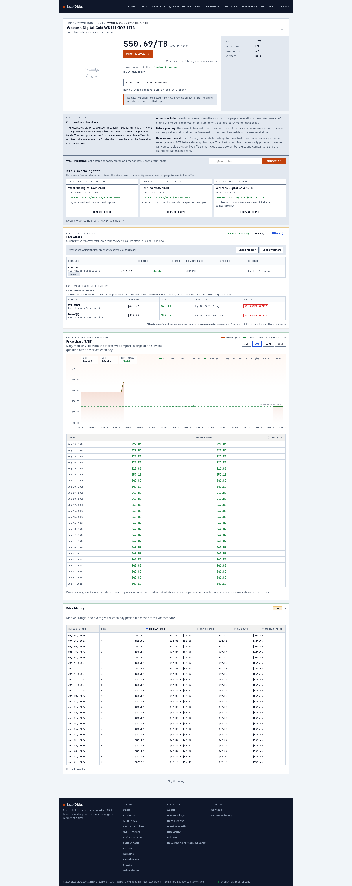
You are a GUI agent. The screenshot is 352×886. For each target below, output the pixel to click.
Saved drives (131, 859)
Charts (284, 6)
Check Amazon (247, 249)
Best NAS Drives (133, 826)
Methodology (176, 815)
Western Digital (85, 22)
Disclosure (174, 832)
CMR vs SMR (131, 843)
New (259, 233)
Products (268, 6)
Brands (211, 6)
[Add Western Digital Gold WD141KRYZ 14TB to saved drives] (282, 29)
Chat (198, 6)
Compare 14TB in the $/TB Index (164, 89)
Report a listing (221, 815)
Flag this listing (176, 781)
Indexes (157, 6)
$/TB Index (130, 821)
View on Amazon (138, 54)
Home (132, 6)
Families (128, 854)
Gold (100, 22)
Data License (175, 821)
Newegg (74, 314)
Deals (144, 6)
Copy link (133, 82)
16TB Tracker (131, 832)
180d (268, 343)
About (171, 810)
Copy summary (157, 82)
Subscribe (274, 161)
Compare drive (102, 212)
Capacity (229, 6)
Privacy (172, 837)
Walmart (74, 305)
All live (277, 233)
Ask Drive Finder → (112, 220)
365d (280, 343)
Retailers (248, 6)
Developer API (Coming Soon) (186, 843)
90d (257, 343)
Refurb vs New (133, 837)
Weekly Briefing (177, 826)
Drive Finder (131, 870)
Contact (216, 810)
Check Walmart (272, 249)
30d (246, 343)
